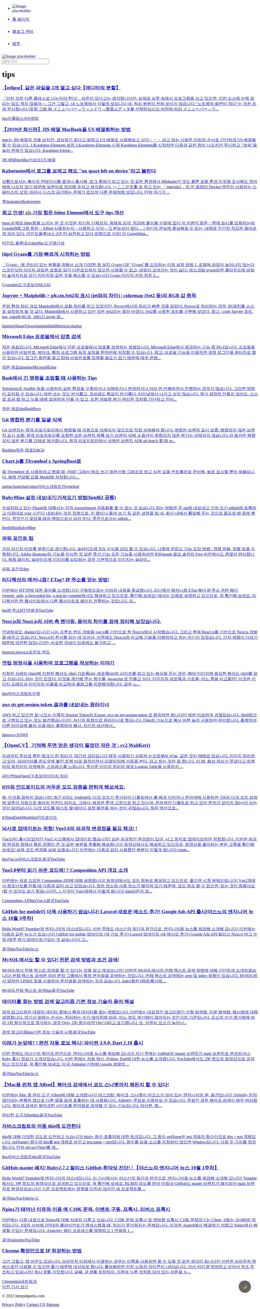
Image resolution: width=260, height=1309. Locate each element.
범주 (16, 43)
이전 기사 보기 (15, 1287)
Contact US (35, 1304)
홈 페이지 (20, 19)
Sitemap (52, 1304)
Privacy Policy (13, 1304)
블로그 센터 (23, 31)
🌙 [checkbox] (245, 1287)
